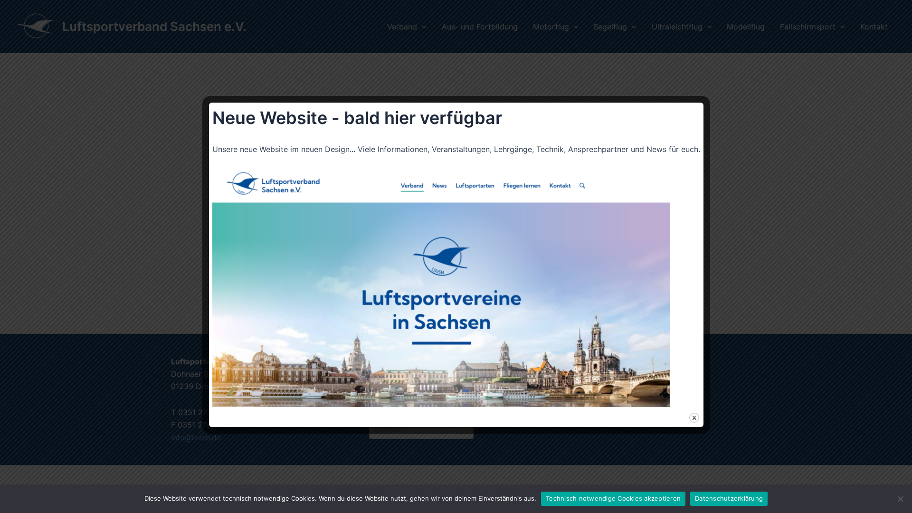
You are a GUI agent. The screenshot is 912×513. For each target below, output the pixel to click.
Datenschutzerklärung (729, 498)
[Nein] (900, 499)
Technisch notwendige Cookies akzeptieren (613, 498)
